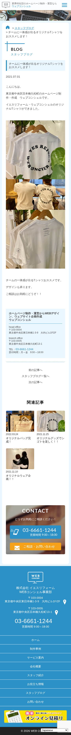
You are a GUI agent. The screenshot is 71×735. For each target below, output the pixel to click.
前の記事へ (35, 370)
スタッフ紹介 (35, 675)
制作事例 (35, 648)
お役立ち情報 (35, 684)
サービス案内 (35, 657)
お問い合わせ (35, 701)
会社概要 (35, 666)
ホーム (35, 639)
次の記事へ (35, 382)
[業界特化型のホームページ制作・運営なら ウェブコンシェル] (28, 9)
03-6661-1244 (24, 349)
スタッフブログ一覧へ (35, 376)
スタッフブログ (24, 28)
